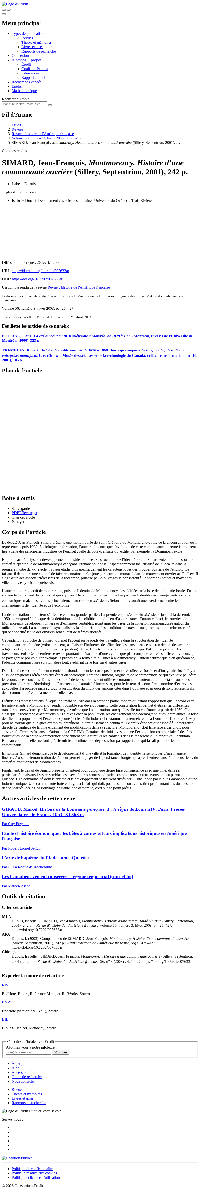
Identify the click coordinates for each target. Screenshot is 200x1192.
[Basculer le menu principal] (4, 14)
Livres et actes (32, 47)
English (17, 86)
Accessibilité (21, 1072)
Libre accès (30, 73)
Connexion (20, 55)
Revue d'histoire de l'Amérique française (43, 134)
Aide (15, 1068)
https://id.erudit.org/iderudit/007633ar (40, 271)
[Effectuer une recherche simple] (4, 10)
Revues (27, 38)
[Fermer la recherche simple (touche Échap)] (9, 10)
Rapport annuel (33, 77)
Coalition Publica (34, 69)
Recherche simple (15, 99)
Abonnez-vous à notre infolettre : (31, 1047)
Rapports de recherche (38, 51)
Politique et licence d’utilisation (36, 1177)
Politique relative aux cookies (34, 1173)
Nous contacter (23, 1081)
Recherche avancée (26, 82)
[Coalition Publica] (17, 1158)
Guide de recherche (27, 1077)
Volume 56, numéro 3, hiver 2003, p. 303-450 (47, 138)
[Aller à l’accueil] (15, 4)
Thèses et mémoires (36, 42)
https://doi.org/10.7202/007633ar (37, 279)
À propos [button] (19, 60)
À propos (34, 60)
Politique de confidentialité (32, 1169)
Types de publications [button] (28, 34)
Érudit (26, 64)
